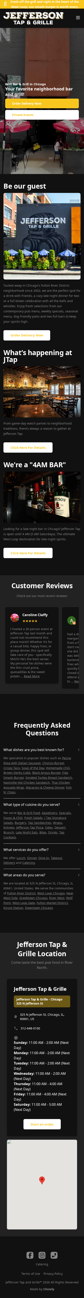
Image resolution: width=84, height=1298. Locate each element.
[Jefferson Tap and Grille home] (33, 18)
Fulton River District (21, 893)
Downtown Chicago (39, 908)
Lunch (21, 858)
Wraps (57, 823)
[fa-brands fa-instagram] (42, 1255)
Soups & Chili (13, 818)
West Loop (19, 7)
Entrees (8, 827)
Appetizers (49, 813)
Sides (49, 827)
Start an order (42, 1124)
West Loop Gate (23, 903)
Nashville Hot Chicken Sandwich (26, 782)
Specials (65, 813)
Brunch (8, 832)
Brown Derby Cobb (17, 773)
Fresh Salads (33, 818)
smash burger (45, 7)
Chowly (48, 1289)
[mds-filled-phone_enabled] (54, 1255)
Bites (43, 832)
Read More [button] (32, 676)
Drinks (53, 832)
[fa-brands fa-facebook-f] (29, 1255)
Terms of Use (30, 1274)
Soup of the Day (33, 768)
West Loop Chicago (51, 893)
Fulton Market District (52, 903)
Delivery (9, 863)
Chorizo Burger (53, 763)
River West (56, 898)
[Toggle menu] (78, 17)
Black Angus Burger (46, 773)
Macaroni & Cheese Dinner (45, 787)
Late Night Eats (27, 832)
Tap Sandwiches (39, 823)
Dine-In (43, 858)
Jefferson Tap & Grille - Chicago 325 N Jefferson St (39, 1001)
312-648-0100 (30, 1028)
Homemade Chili (58, 768)
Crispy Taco (11, 768)
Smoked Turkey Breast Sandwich (48, 778)
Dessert (59, 827)
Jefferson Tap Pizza (29, 827)
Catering (28, 863)
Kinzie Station (13, 908)
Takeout (56, 858)
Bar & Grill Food (28, 813)
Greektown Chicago (33, 898)
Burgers (20, 823)
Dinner (32, 858)
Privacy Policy (53, 1274)
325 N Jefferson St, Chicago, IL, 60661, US (42, 1016)
